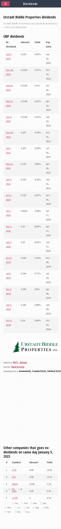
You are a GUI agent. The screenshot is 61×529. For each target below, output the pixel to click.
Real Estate (17, 366)
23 (21, 489)
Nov (19, 512)
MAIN (15, 484)
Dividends (30, 4)
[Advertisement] (30, 410)
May (9, 508)
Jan (16, 503)
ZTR (14, 470)
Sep (47, 508)
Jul (27, 508)
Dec (28, 512)
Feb (25, 503)
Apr (44, 503)
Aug (37, 508)
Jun (19, 508)
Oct (9, 512)
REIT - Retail (20, 362)
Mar (35, 503)
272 (13, 489)
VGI (14, 476)
